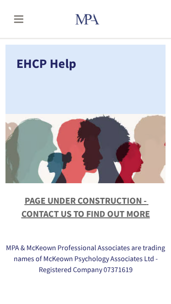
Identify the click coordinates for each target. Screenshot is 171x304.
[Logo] (99, 19)
